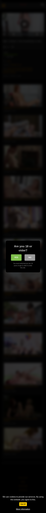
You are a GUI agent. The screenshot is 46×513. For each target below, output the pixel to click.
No (29, 257)
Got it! (23, 504)
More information (23, 509)
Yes (16, 257)
